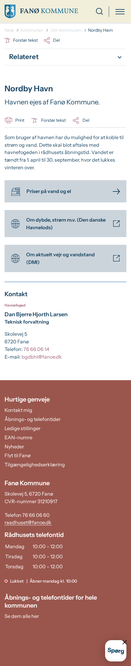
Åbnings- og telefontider (33, 419)
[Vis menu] (120, 11)
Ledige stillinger (23, 428)
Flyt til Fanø (17, 455)
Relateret (24, 57)
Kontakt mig (18, 410)
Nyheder (14, 446)
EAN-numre (18, 437)
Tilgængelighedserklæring (35, 464)
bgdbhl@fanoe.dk (42, 357)
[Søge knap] (99, 11)
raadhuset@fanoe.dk (28, 522)
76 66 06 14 (36, 349)
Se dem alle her (22, 616)
